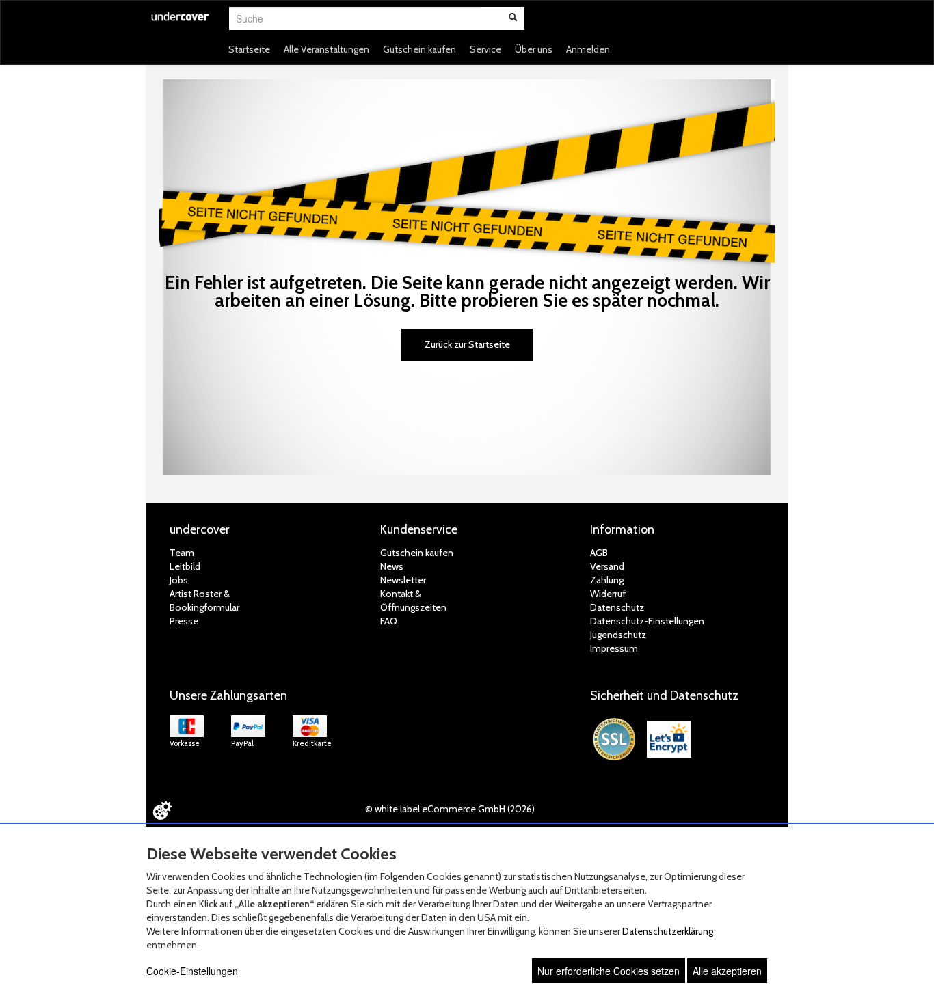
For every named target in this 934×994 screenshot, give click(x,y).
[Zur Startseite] (180, 25)
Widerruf (608, 594)
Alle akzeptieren (727, 971)
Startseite (249, 49)
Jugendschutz (618, 635)
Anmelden (588, 49)
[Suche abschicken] (512, 18)
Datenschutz (617, 607)
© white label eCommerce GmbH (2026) (450, 809)
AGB (599, 553)
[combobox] (355, 18)
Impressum (614, 648)
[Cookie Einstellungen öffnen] (162, 810)
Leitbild (185, 566)
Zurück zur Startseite (467, 344)
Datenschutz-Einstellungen (647, 621)
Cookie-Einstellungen (192, 971)
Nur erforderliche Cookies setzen (608, 971)
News (391, 566)
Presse (184, 621)
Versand (607, 566)
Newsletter (403, 580)
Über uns (533, 49)
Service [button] (485, 49)
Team (182, 553)
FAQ (388, 621)
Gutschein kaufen (419, 49)
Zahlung (607, 580)
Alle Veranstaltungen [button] (326, 49)
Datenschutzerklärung (667, 931)
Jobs (179, 580)
